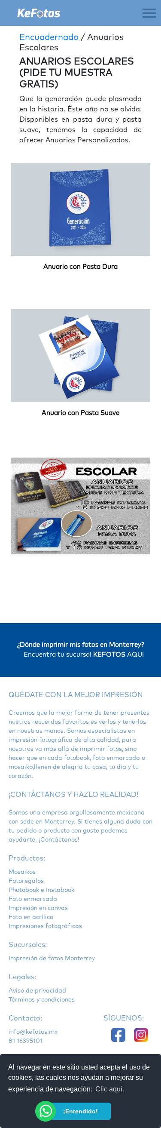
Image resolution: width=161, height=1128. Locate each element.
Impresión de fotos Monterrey (52, 959)
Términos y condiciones (42, 1000)
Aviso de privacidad (37, 991)
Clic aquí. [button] (109, 1089)
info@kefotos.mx (33, 1032)
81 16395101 (26, 1041)
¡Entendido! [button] (80, 1111)
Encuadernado (49, 37)
